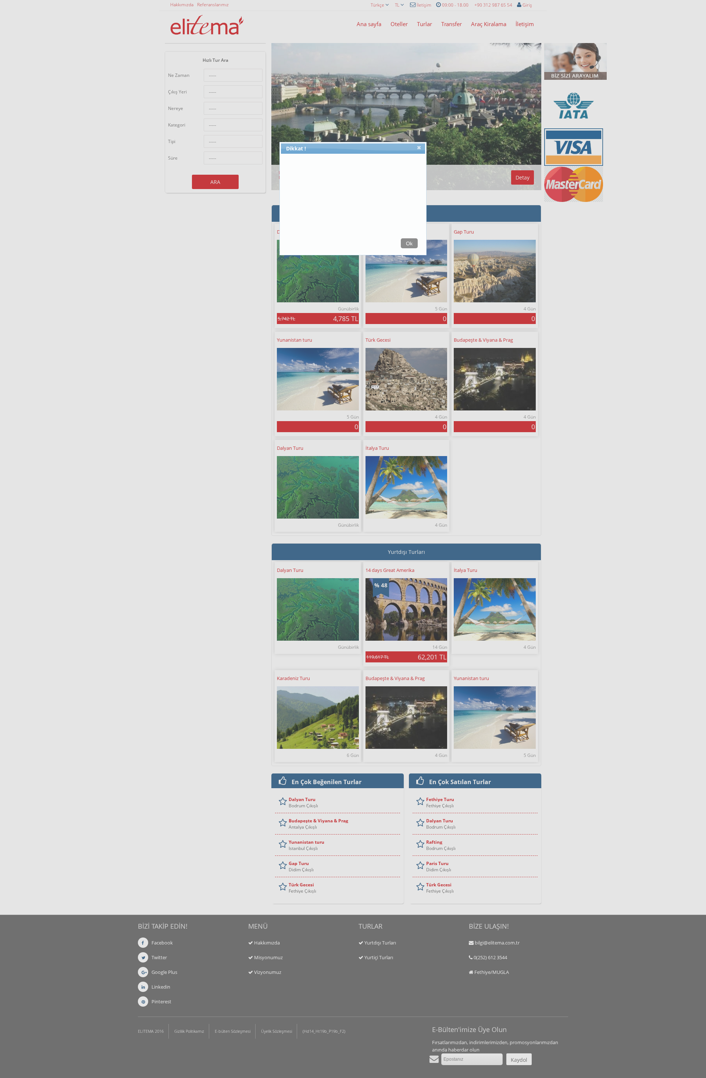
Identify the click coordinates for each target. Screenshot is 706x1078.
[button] (420, 149)
